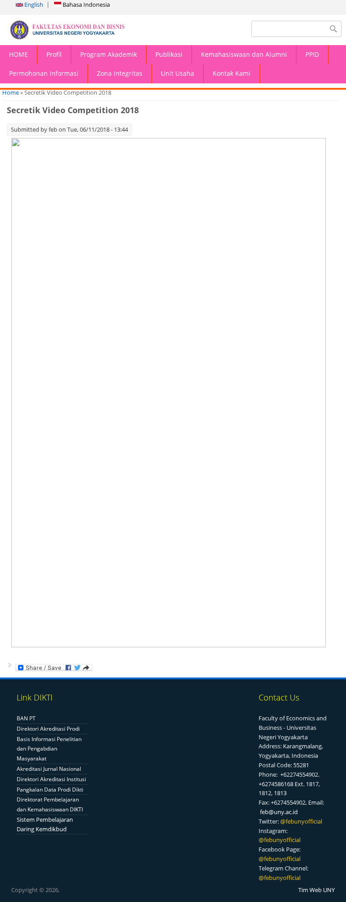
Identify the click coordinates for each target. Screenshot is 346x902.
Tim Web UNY (316, 890)
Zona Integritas (119, 73)
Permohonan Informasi (43, 73)
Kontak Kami (231, 73)
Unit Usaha (177, 73)
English (33, 4)
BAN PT (26, 718)
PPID (312, 54)
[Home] (86, 29)
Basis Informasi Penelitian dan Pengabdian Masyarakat (49, 749)
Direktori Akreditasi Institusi (51, 779)
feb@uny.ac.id (279, 812)
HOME (18, 54)
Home (10, 92)
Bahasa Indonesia (85, 4)
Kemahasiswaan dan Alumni (244, 54)
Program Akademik (108, 54)
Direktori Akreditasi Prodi (48, 729)
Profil (54, 54)
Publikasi (168, 54)
